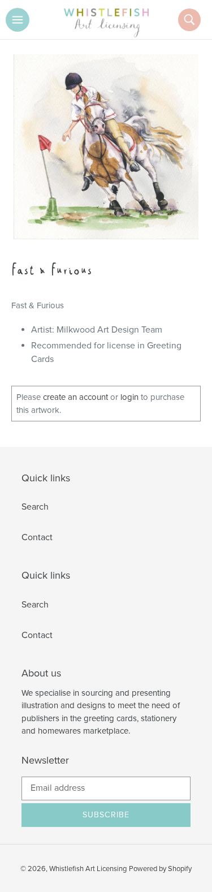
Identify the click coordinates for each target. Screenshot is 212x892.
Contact (37, 537)
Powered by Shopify (160, 868)
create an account (75, 397)
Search (35, 506)
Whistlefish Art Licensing (88, 868)
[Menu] (17, 20)
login (129, 397)
